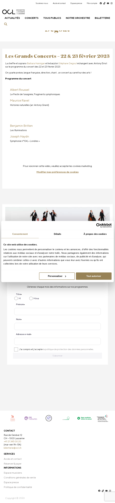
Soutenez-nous (42, 3)
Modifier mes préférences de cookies (58, 172)
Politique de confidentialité (18, 487)
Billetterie (102, 18)
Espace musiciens (13, 472)
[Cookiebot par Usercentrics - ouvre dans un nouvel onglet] (98, 225)
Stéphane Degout (68, 63)
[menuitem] (41, 3)
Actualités (12, 18)
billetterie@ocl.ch (12, 447)
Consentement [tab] (20, 234)
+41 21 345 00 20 (12, 441)
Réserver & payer (12, 463)
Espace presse (76, 3)
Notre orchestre (78, 18)
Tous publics (52, 18)
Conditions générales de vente (20, 477)
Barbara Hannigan (36, 63)
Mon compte (92, 3)
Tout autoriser (93, 276)
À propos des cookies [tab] (95, 234)
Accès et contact (59, 3)
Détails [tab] (57, 234)
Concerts (31, 18)
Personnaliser (55, 276)
